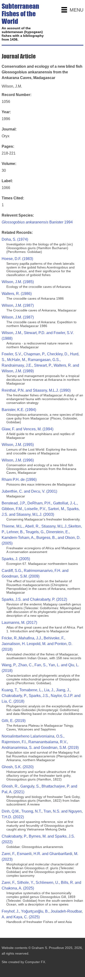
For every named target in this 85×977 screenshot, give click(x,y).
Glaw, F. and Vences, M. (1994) (27, 429)
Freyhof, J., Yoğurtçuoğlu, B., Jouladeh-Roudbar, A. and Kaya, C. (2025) (42, 914)
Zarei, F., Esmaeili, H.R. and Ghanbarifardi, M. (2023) (40, 856)
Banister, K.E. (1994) (19, 410)
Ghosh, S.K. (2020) (18, 767)
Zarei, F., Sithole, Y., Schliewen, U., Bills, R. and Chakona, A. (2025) (41, 885)
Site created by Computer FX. (24, 962)
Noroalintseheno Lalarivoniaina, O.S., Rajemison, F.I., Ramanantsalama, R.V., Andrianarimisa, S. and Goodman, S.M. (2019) (40, 742)
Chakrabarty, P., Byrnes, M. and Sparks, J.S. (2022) (38, 839)
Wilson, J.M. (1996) (18, 460)
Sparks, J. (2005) (16, 559)
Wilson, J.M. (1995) (18, 445)
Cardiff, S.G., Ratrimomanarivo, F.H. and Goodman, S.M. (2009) (35, 573)
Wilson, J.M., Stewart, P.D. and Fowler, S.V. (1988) (38, 335)
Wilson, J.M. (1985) (18, 282)
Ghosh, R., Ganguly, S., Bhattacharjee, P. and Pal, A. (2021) (39, 789)
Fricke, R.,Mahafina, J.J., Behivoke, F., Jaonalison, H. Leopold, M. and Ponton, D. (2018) (37, 643)
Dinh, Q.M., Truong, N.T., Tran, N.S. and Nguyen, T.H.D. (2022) (42, 814)
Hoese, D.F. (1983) (17, 259)
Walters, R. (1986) (17, 294)
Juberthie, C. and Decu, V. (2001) (29, 491)
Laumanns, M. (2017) (19, 623)
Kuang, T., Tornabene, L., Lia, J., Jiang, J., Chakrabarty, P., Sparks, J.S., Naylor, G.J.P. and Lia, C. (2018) (41, 695)
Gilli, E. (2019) (14, 721)
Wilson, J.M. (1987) (18, 305)
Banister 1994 (37, 222)
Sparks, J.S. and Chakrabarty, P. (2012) (34, 599)
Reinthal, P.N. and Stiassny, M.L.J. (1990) (36, 390)
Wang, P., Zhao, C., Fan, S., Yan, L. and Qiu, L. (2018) (40, 668)
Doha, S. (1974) (15, 239)
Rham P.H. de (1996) (19, 480)
